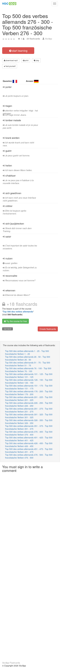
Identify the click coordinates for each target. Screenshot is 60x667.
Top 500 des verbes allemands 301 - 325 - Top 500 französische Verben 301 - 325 (28, 416)
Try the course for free (16, 321)
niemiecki (7, 328)
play (37, 60)
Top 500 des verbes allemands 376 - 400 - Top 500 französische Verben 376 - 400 (28, 433)
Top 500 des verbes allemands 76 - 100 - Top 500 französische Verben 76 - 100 (28, 370)
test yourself (10, 66)
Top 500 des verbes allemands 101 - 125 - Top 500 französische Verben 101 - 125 (28, 375)
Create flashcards (48, 329)
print (26, 60)
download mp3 (11, 60)
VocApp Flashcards (11, 662)
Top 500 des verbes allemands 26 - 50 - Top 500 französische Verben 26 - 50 (27, 358)
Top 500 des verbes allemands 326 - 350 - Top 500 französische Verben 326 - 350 (28, 421)
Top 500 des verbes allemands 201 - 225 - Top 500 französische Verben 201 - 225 (28, 398)
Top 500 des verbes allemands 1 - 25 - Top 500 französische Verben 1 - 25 (27, 352)
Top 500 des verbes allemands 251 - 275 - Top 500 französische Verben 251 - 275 (28, 410)
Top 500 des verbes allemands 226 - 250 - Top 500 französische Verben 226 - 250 (28, 404)
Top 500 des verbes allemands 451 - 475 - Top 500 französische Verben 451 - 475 (28, 450)
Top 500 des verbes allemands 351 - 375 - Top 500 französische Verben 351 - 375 (28, 427)
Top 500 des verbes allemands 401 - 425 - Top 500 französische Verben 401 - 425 (28, 439)
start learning (19, 50)
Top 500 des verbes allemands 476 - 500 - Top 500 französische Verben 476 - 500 (28, 456)
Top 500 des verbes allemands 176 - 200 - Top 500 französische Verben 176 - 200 (28, 393)
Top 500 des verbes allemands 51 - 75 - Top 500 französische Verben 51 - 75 (27, 364)
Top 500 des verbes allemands (18, 311)
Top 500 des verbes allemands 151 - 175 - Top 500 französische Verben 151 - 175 (28, 387)
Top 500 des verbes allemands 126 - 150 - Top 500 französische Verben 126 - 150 (28, 381)
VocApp (48, 38)
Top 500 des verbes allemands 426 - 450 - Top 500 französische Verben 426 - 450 (28, 445)
